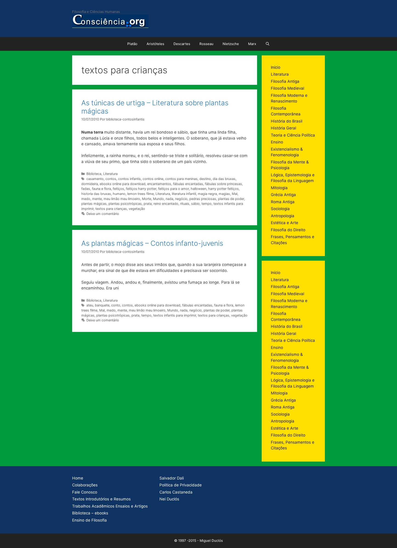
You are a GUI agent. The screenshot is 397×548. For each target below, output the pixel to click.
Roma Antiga (283, 202)
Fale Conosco (84, 492)
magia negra (207, 194)
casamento (95, 179)
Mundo (158, 199)
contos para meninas (181, 179)
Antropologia (282, 216)
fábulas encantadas (188, 184)
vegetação (137, 209)
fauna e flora (101, 189)
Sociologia (280, 208)
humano (119, 194)
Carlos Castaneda (176, 492)
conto (115, 305)
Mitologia (279, 188)
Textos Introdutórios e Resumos (101, 499)
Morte (146, 199)
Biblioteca (93, 174)
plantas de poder (231, 199)
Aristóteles (155, 44)
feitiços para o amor (173, 189)
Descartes (181, 44)
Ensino (277, 142)
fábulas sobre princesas (223, 184)
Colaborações (85, 485)
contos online (153, 179)
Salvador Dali (171, 478)
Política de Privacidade (180, 485)
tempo (206, 204)
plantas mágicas (94, 204)
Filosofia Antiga (285, 81)
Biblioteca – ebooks (90, 513)
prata (148, 204)
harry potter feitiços (223, 189)
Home (77, 478)
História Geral (283, 128)
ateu (89, 305)
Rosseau (206, 44)
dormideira (89, 184)
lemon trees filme (140, 194)
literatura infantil (184, 194)
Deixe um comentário (102, 214)
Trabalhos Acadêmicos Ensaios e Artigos (110, 506)
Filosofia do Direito (288, 230)
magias (224, 194)
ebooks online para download (122, 184)
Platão (132, 44)
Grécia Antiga (283, 194)
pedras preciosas (202, 199)
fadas (85, 189)
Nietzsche (231, 44)
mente (97, 199)
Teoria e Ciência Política (293, 135)
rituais (184, 204)
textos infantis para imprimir (174, 315)
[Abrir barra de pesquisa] (267, 44)
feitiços (118, 189)
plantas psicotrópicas (125, 204)
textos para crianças (111, 209)
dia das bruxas (224, 179)
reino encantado (165, 204)
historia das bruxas (96, 194)
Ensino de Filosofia (89, 520)
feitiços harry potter (141, 189)
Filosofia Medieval (287, 88)
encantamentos (159, 184)
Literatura (110, 174)
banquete (102, 305)
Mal (234, 194)
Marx (252, 44)
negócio (181, 199)
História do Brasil (286, 121)
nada (169, 199)
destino (205, 179)
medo (85, 199)
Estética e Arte (284, 222)
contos (110, 179)
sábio (195, 204)
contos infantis (129, 179)
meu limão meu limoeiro (122, 199)
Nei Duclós (169, 499)
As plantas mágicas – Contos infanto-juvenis (152, 243)
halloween (198, 189)
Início (275, 67)
